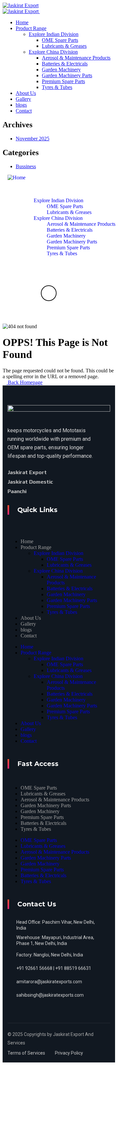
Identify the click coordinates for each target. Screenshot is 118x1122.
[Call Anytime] (49, 293)
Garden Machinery (66, 594)
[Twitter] (68, 472)
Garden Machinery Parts (72, 600)
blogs (26, 629)
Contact (29, 635)
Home (27, 541)
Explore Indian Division (58, 553)
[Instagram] (47, 491)
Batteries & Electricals (70, 588)
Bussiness (26, 166)
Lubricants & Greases (69, 565)
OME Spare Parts (65, 559)
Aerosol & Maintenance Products (55, 799)
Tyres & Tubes (62, 612)
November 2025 (32, 138)
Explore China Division (58, 571)
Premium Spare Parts (68, 606)
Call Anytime (48, 313)
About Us (31, 618)
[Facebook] (56, 472)
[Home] (16, 177)
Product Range (36, 547)
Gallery (28, 624)
